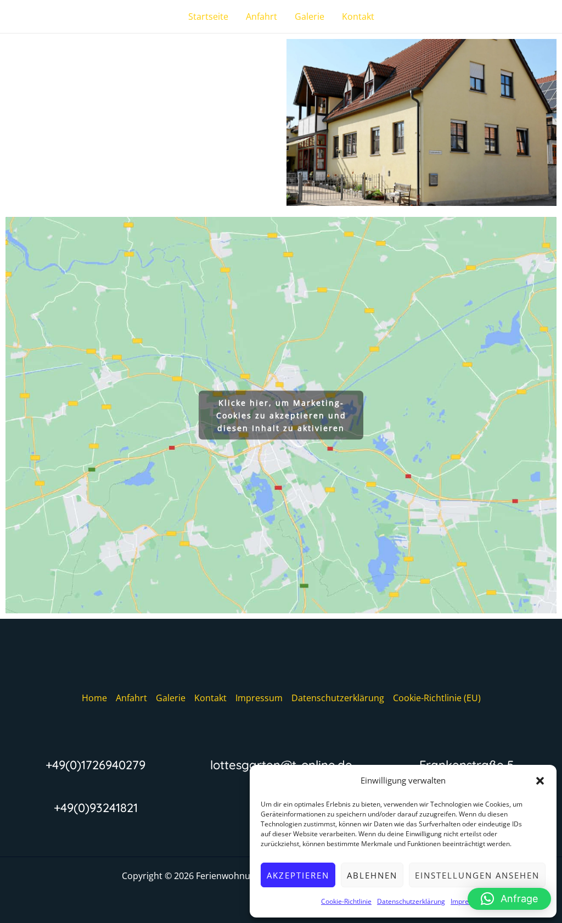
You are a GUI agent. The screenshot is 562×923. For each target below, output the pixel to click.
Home (94, 698)
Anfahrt (261, 16)
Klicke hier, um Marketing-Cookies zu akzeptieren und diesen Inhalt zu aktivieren (281, 415)
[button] (540, 780)
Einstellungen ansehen (477, 875)
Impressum (259, 698)
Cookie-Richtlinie (346, 901)
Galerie (309, 16)
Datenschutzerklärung (411, 901)
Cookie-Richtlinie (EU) (437, 698)
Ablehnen (372, 875)
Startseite (208, 16)
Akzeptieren (298, 875)
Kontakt (358, 16)
